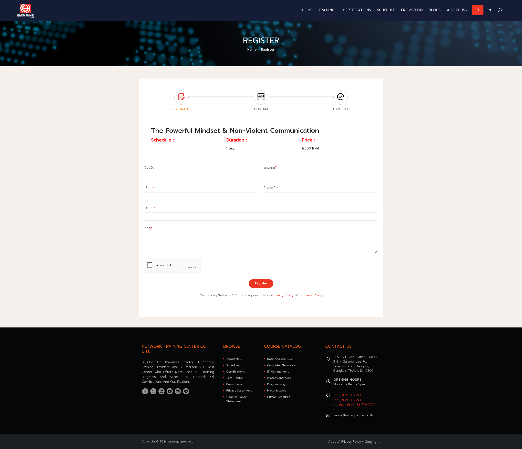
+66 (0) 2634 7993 (347, 395)
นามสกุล (270, 167)
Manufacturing (276, 390)
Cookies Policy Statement (236, 399)
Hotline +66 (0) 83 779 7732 (354, 405)
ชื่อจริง (150, 167)
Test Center (234, 378)
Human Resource (278, 397)
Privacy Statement (239, 390)
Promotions (234, 384)
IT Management (278, 371)
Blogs (435, 10)
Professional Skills (279, 378)
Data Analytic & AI (280, 359)
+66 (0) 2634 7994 (347, 400)
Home (307, 10)
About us (456, 10)
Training (327, 10)
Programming (276, 384)
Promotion (412, 10)
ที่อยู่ (148, 228)
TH (478, 10)
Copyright (372, 441)
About (333, 441)
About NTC (234, 359)
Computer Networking (282, 365)
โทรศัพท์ (271, 187)
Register (261, 283)
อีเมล (149, 187)
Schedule (386, 10)
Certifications (357, 10)
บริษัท (150, 208)
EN (489, 10)
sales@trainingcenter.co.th (353, 415)
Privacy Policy (282, 295)
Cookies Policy (311, 295)
